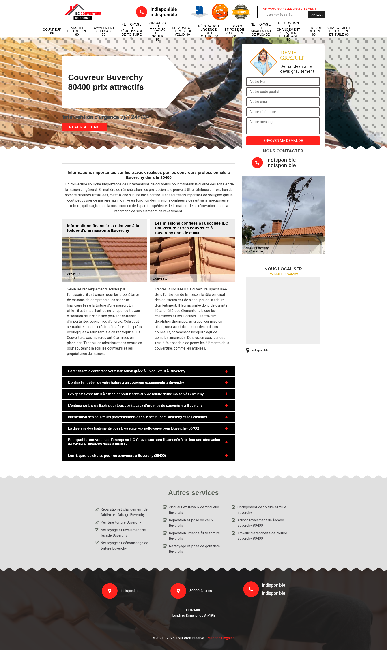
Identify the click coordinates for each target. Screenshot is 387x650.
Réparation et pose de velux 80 (182, 31)
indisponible (163, 9)
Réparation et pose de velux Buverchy (191, 523)
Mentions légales (220, 638)
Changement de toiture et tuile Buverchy (261, 510)
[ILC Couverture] (82, 12)
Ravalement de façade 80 (103, 31)
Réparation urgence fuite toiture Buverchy (194, 536)
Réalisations (84, 127)
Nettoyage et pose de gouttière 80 (234, 31)
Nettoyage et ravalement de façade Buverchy (123, 532)
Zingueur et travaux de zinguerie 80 (157, 31)
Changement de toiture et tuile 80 (339, 31)
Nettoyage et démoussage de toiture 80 (131, 31)
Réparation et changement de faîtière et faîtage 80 (288, 31)
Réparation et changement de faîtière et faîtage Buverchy (124, 512)
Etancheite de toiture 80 (77, 31)
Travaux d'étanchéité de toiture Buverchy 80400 (262, 536)
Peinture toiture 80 (313, 31)
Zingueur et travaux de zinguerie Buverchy (194, 510)
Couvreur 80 (52, 31)
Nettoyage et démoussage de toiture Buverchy (124, 545)
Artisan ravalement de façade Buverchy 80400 (260, 523)
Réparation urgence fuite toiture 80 (208, 31)
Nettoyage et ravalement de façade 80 (260, 31)
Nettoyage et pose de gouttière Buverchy (194, 549)
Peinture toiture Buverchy (121, 522)
